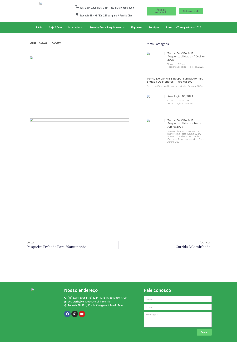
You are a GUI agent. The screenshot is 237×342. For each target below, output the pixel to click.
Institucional (75, 27)
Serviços (154, 27)
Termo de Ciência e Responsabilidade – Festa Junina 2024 (184, 123)
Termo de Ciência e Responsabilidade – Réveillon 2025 (186, 56)
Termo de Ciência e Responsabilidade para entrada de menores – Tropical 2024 (175, 80)
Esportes (136, 27)
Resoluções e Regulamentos (107, 27)
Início (39, 27)
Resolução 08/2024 (180, 96)
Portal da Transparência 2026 (183, 27)
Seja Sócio (55, 27)
